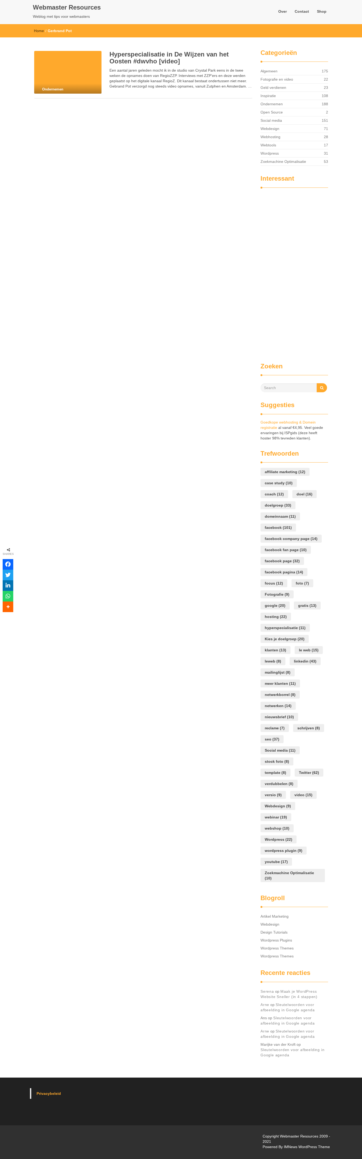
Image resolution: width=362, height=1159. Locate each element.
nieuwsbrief (279, 717)
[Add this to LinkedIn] (8, 585)
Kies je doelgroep (284, 639)
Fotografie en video (277, 79)
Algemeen (269, 71)
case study (279, 483)
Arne (265, 1005)
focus (274, 583)
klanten (275, 650)
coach (274, 494)
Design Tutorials (274, 932)
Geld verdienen (273, 87)
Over (282, 11)
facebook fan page (286, 550)
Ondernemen (272, 104)
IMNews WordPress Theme (307, 1147)
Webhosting (270, 137)
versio (273, 795)
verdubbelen (279, 784)
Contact (302, 11)
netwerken (278, 706)
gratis (307, 605)
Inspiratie (268, 96)
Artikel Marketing (275, 916)
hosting (276, 617)
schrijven (308, 728)
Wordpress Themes (277, 948)
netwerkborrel (280, 694)
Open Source (272, 112)
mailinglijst (277, 672)
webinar (276, 817)
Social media (271, 120)
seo (272, 739)
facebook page (282, 561)
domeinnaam (280, 516)
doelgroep (278, 505)
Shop (321, 11)
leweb (273, 661)
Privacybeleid (49, 1093)
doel (304, 494)
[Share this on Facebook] (8, 564)
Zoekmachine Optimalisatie (283, 161)
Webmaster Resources (67, 7)
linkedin (305, 661)
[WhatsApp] (8, 596)
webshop (277, 828)
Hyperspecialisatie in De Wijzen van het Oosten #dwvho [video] (169, 58)
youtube (276, 862)
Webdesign (270, 129)
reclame (275, 728)
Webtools (268, 145)
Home (39, 31)
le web (309, 650)
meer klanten (280, 683)
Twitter (309, 772)
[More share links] (8, 607)
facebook (278, 527)
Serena (267, 991)
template (275, 772)
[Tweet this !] (8, 575)
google (275, 605)
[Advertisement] (282, 272)
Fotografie (277, 594)
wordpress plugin (283, 850)
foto (302, 583)
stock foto (277, 761)
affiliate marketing (285, 472)
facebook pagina (284, 572)
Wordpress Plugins (276, 940)
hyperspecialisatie (285, 628)
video (303, 795)
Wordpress (270, 153)
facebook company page (291, 539)
